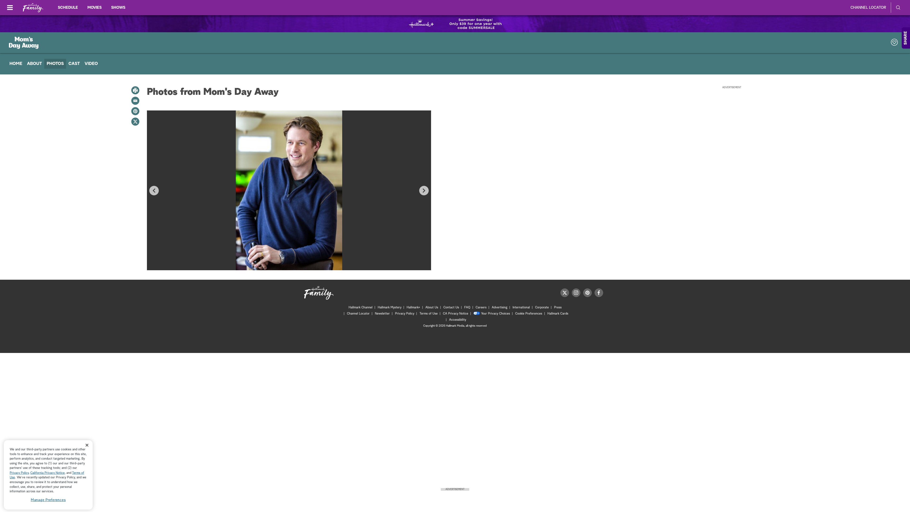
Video (91, 64)
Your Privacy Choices (495, 313)
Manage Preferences (48, 500)
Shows (118, 7)
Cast (74, 64)
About (34, 64)
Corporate (542, 307)
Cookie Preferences (528, 313)
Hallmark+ (413, 307)
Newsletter (382, 313)
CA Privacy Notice (455, 313)
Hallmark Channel (361, 307)
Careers (481, 307)
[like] (894, 42)
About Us (431, 307)
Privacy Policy (404, 313)
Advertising (499, 307)
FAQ (467, 307)
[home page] (33, 8)
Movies (94, 7)
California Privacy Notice (47, 473)
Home (15, 64)
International (521, 307)
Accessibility (457, 319)
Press (558, 307)
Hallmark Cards (557, 313)
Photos (55, 64)
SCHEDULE (68, 7)
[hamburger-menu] (10, 7)
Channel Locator (868, 7)
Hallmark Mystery (389, 307)
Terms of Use (428, 313)
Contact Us (451, 307)
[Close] (87, 445)
